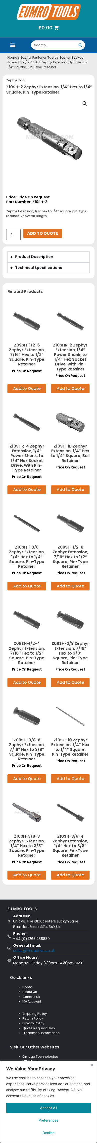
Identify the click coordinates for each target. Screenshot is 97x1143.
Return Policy (32, 1018)
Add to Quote (42, 233)
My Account (31, 1001)
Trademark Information (41, 1033)
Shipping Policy (34, 1014)
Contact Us (31, 997)
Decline (48, 1133)
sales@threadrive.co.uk (34, 950)
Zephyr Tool (15, 80)
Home (12, 57)
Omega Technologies (40, 1056)
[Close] (92, 1065)
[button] (13, 45)
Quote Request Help (38, 1028)
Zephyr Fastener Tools (38, 57)
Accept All (48, 1108)
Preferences (48, 1120)
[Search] (80, 45)
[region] (48, 1102)
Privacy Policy (33, 1023)
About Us (29, 992)
